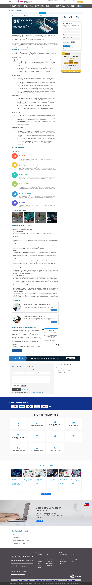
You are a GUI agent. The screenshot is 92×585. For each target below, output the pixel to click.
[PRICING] (64, 17)
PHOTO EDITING (63, 6)
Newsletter (40, 561)
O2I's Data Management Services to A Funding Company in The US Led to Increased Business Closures (16, 481)
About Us (60, 0)
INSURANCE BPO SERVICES (58, 6)
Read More (38, 520)
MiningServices (49, 219)
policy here (72, 580)
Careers (39, 559)
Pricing (18, 425)
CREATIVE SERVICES (47, 6)
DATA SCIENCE (68, 6)
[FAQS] (77, 17)
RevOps (52, 5)
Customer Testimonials (37, 425)
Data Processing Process (37, 450)
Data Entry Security (73, 425)
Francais (20, 565)
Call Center (63, 563)
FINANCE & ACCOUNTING (31, 6)
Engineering (72, 554)
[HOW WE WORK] (71, 17)
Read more (53, 309)
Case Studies (71, 0)
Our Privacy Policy (73, 45)
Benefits (55, 438)
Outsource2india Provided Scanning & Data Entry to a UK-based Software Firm (52, 480)
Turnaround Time (55, 450)
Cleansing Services (26, 219)
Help (48, 554)
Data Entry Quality (73, 438)
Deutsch (27, 565)
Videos (39, 556)
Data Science (63, 561)
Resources (81, 0)
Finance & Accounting (74, 557)
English (16, 565)
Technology (49, 561)
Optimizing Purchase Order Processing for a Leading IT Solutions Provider (28, 480)
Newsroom (76, 0)
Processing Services (15, 219)
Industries (56, 0)
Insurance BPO (64, 557)
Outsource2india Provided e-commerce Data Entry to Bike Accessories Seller (75, 480)
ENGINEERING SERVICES (19, 6)
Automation (72, 561)
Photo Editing (63, 559)
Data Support (63, 556)
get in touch (14, 347)
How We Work (65, 0)
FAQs (39, 563)
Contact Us (39, 567)
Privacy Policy (18, 571)
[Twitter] (75, 577)
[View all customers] (50, 407)
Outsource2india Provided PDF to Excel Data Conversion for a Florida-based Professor (64, 480)
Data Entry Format (36, 438)
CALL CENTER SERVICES (14, 6)
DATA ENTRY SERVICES (15, 10)
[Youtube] (80, 576)
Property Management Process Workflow (18, 438)
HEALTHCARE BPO (37, 6)
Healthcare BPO (73, 559)
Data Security (15, 237)
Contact (80, 2)
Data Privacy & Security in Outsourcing (55, 425)
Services (51, 0)
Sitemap (39, 565)
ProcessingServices (38, 219)
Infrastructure (50, 556)
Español (23, 565)
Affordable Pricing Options (18, 231)
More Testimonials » (50, 344)
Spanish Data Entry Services (18, 450)
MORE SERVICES (79, 6)
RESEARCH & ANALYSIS (73, 6)
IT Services (72, 556)
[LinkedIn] (77, 576)
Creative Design (64, 554)
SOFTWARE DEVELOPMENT (26, 6)
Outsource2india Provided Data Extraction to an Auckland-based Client (39, 480)
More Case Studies (45, 493)
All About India (50, 563)
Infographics (49, 565)
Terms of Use (24, 571)
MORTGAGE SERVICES (42, 6)
